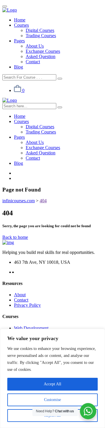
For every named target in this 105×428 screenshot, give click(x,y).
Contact (33, 61)
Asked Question (40, 56)
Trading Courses (41, 35)
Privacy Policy (27, 305)
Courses (21, 25)
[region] (52, 378)
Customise (52, 400)
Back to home (15, 237)
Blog (18, 66)
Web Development (31, 328)
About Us (35, 46)
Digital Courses (40, 30)
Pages (19, 40)
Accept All (52, 384)
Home (19, 19)
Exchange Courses (43, 51)
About (20, 294)
